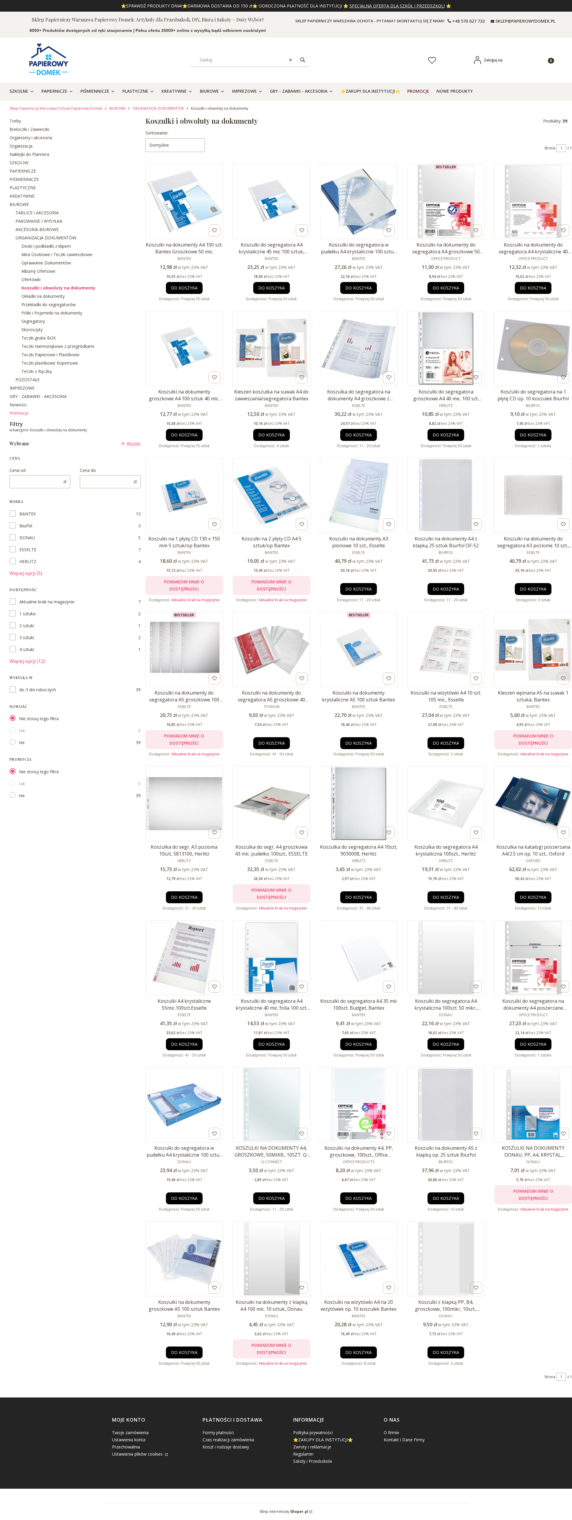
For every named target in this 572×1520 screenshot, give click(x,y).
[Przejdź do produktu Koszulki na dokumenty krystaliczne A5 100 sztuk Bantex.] (358, 649)
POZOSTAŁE (27, 379)
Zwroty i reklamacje (312, 1447)
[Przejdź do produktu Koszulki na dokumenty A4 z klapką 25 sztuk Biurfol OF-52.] (445, 495)
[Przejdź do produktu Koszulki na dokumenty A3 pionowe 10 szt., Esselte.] (358, 495)
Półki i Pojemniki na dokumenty (51, 313)
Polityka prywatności (313, 1432)
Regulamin (303, 1454)
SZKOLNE (19, 162)
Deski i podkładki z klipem (46, 246)
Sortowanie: (156, 133)
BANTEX (27, 514)
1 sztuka (27, 613)
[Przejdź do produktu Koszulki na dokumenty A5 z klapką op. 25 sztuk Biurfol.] (445, 1104)
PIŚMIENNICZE (24, 179)
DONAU (27, 537)
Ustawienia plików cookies (138, 1454)
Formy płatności (218, 1432)
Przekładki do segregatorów (48, 304)
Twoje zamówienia (130, 1432)
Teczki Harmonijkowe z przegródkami (57, 346)
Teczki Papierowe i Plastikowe (50, 354)
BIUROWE (117, 108)
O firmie (391, 1432)
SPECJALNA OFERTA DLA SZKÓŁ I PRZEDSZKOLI (397, 6)
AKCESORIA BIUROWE (37, 229)
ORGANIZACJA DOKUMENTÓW (158, 108)
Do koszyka (184, 288)
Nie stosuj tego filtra (39, 718)
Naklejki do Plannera (29, 154)
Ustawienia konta (128, 1439)
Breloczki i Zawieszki (29, 129)
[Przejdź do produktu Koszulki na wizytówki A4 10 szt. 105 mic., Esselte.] (445, 649)
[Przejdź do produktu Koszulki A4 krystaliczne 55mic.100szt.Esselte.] (184, 958)
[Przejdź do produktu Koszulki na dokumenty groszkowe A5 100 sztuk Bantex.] (184, 1259)
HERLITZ (27, 561)
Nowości (18, 404)
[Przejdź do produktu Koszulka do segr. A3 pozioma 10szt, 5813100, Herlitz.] (184, 803)
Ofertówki (31, 279)
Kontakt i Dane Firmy (404, 1439)
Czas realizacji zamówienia (228, 1439)
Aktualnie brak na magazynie (46, 602)
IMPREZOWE (22, 388)
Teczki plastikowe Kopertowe (49, 363)
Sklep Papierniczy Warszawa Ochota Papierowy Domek (56, 108)
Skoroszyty (32, 329)
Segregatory (33, 321)
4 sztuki (26, 649)
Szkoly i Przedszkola (312, 1461)
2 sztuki (26, 625)
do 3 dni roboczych (37, 689)
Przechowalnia (126, 1447)
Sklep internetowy (283, 1511)
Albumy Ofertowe (38, 271)
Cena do (88, 470)
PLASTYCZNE (23, 187)
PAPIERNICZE (23, 171)
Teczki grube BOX (38, 338)
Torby (15, 121)
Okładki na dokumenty (43, 296)
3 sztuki (26, 637)
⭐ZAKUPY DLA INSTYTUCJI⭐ (323, 1439)
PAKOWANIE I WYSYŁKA (38, 221)
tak (22, 730)
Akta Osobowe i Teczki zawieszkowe (56, 254)
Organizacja (21, 146)
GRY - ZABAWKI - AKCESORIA (38, 396)
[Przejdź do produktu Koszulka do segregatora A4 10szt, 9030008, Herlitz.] (358, 803)
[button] (302, 60)
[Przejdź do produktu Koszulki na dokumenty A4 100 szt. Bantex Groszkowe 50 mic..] (184, 201)
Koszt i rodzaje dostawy (226, 1447)
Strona (549, 148)
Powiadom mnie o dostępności (184, 585)
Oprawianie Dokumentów (46, 263)
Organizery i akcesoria (31, 137)
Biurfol (25, 526)
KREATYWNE (22, 196)
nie (22, 742)
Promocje (19, 413)
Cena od (18, 470)
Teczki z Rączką (36, 371)
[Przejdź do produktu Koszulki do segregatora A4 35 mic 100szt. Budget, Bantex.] (358, 958)
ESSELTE (27, 549)
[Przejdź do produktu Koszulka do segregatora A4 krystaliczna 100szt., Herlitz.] (445, 803)
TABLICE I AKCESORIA (37, 213)
